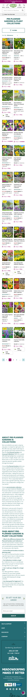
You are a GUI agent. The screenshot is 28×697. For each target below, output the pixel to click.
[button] (3, 6)
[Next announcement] (24, 2)
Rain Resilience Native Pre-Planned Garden (19, 104)
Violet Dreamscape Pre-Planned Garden (7, 213)
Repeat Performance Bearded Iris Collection (7, 134)
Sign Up (13, 616)
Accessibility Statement (13, 680)
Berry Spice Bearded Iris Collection (19, 315)
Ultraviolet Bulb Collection (6, 340)
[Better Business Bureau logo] (17, 684)
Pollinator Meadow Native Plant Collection (7, 159)
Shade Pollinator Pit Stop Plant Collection (7, 240)
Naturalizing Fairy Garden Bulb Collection (18, 52)
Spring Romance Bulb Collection (6, 263)
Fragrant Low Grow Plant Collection (19, 213)
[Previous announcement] (3, 2)
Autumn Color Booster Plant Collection (17, 79)
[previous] (3, 359)
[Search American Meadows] (22, 10)
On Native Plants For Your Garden (16, 1)
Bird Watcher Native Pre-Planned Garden (7, 78)
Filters (14, 30)
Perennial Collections (8, 454)
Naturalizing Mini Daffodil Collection (18, 263)
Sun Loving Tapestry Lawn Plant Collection (7, 316)
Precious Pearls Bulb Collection (19, 340)
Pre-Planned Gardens (13, 452)
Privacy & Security (7, 678)
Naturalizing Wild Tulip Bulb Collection (7, 103)
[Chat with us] (23, 692)
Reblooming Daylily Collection (7, 291)
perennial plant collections (14, 487)
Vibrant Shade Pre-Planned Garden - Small (7, 186)
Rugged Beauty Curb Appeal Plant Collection (7, 52)
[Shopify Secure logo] (8, 684)
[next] (23, 359)
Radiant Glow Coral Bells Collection (19, 291)
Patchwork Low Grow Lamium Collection (18, 186)
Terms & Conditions (19, 678)
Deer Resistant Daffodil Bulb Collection (17, 159)
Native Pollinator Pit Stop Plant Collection (19, 240)
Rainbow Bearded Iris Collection (18, 133)
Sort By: (4, 35)
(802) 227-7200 (13, 651)
